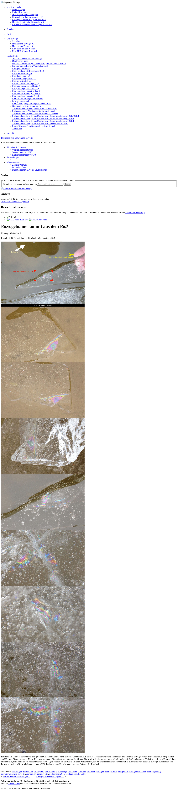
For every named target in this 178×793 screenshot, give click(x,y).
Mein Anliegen (18, 9)
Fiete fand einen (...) (21, 76)
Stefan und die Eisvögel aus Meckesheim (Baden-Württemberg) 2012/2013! (45, 116)
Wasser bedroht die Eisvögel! (25, 14)
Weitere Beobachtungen (22, 150)
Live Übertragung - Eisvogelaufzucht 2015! (31, 103)
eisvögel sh (31, 774)
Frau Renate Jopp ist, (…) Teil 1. (26, 96)
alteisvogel (17, 771)
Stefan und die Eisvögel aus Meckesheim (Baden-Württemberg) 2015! (43, 121)
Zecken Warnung (19, 165)
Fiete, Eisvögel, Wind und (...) (25, 88)
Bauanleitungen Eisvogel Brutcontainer (29, 170)
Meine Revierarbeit (20, 12)
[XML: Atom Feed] (38, 219)
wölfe (83, 774)
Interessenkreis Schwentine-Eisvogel (17, 138)
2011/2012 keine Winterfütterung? (27, 58)
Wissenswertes (13, 162)
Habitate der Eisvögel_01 (23, 46)
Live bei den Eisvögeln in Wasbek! (27, 98)
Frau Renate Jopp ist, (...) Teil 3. (26, 93)
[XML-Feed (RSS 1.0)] (17, 219)
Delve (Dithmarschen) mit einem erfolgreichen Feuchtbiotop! (39, 63)
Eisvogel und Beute (20, 68)
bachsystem (39, 771)
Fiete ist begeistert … (21, 81)
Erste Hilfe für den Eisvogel (24, 51)
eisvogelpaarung (154, 771)
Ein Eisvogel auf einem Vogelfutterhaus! (30, 66)
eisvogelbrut (123, 771)
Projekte (10, 29)
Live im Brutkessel (20, 101)
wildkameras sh (72, 774)
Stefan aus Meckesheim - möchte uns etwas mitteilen (35, 113)
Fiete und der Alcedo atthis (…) (26, 86)
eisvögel (21, 774)
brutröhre (82, 771)
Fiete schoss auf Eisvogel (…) (25, 83)
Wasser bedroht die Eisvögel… (16, 776)
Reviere (10, 34)
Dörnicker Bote (19, 167)
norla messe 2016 (57, 774)
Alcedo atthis (14, 783)
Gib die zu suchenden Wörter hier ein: (20, 184)
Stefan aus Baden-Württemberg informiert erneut (33, 111)
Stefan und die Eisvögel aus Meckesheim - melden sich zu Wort (40, 123)
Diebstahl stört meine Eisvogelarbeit (28, 22)
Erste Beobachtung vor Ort (24, 155)
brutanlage (62, 771)
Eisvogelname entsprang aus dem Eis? (29, 19)
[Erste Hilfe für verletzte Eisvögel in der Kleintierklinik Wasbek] (16, 188)
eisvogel (100, 771)
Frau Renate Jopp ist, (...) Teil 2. (26, 91)
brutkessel (72, 771)
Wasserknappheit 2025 (22, 152)
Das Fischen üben (20, 61)
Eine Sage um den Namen (23, 49)
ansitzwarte (28, 771)
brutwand (91, 771)
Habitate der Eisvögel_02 (23, 44)
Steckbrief (16, 41)
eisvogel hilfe (111, 771)
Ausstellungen (13, 157)
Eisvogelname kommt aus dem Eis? (27, 17)
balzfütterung (51, 771)
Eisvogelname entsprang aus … (50, 776)
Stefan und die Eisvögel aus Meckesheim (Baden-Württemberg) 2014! (43, 118)
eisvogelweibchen (9, 774)
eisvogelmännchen (137, 771)
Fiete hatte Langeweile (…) (24, 78)
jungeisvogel (42, 774)
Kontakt (10, 133)
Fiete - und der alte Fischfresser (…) (28, 71)
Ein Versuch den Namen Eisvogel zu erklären (32, 24)
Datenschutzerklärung (135, 212)
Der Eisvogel (12, 39)
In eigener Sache (14, 7)
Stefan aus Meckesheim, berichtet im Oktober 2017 (34, 108)
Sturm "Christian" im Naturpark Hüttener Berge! (33, 126)
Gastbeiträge (12, 56)
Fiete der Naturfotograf (22, 73)
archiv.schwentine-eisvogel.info (15, 201)
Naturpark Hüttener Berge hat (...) (27, 106)
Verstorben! (17, 128)
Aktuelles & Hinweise (16, 147)
